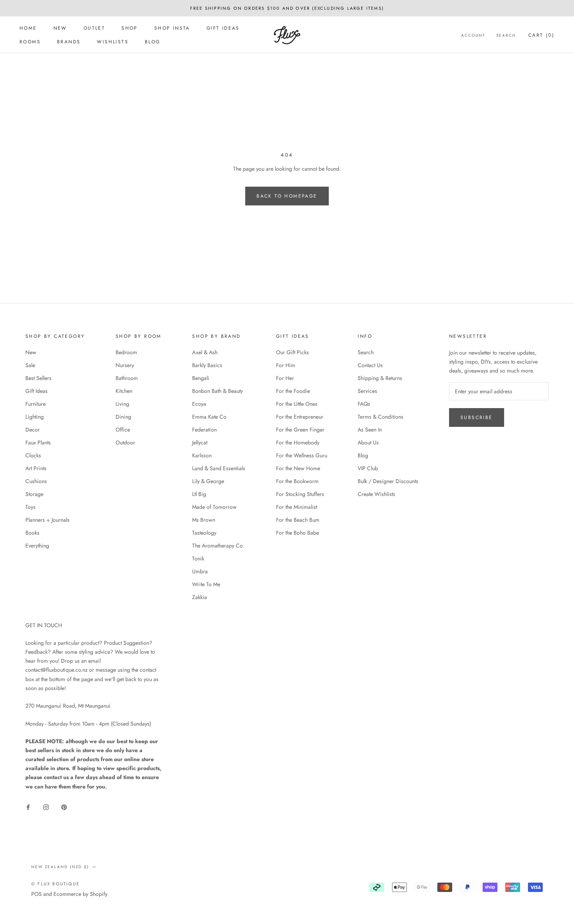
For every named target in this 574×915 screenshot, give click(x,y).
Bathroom (127, 378)
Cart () (541, 35)
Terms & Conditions (380, 417)
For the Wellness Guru (301, 455)
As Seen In (370, 429)
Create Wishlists (376, 494)
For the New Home (298, 468)
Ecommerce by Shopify (80, 894)
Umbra (200, 571)
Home (28, 28)
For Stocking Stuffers (300, 494)
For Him (285, 365)
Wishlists (112, 41)
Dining (123, 417)
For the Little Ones (296, 404)
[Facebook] (28, 806)
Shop (129, 28)
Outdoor (125, 442)
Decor (32, 429)
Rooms (30, 41)
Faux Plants (38, 442)
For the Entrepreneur (299, 417)
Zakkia (199, 597)
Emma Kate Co (209, 417)
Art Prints (35, 468)
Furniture (35, 404)
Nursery (125, 365)
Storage (34, 494)
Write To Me (206, 584)
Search (506, 35)
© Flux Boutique (55, 884)
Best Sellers (38, 378)
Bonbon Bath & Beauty (217, 391)
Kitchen (124, 391)
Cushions (36, 481)
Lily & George (208, 481)
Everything (37, 545)
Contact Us (370, 365)
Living (122, 404)
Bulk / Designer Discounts (388, 481)
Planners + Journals (47, 520)
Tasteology (204, 533)
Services (367, 391)
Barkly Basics (207, 365)
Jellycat (199, 442)
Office (123, 429)
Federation (204, 429)
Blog (152, 41)
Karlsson (202, 455)
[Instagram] (46, 806)
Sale (30, 365)
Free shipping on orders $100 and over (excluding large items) (287, 8)
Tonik (198, 558)
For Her (285, 378)
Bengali (200, 378)
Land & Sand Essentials (218, 468)
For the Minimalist (296, 507)
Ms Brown (203, 520)
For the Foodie (293, 391)
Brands (68, 41)
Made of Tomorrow (214, 507)
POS (36, 894)
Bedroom (126, 352)
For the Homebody (297, 442)
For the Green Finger (300, 429)
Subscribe (476, 417)
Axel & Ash (204, 352)
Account (473, 35)
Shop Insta (172, 28)
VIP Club (368, 468)
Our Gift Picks (292, 352)
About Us (368, 442)
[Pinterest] (64, 806)
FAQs (364, 404)
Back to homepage (287, 196)
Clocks (33, 455)
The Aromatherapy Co (217, 545)
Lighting (34, 417)
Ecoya (199, 404)
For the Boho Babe (297, 533)
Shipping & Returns (380, 378)
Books (32, 533)
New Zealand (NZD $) (60, 867)
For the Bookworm (297, 481)
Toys (30, 507)
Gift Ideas (223, 28)
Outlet (94, 28)
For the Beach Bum (297, 520)
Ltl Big (199, 494)
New (60, 28)
